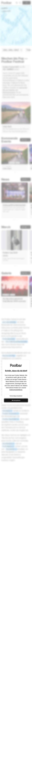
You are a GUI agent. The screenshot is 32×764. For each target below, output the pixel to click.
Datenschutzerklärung (15, 390)
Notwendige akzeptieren (16, 396)
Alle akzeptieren (16, 400)
